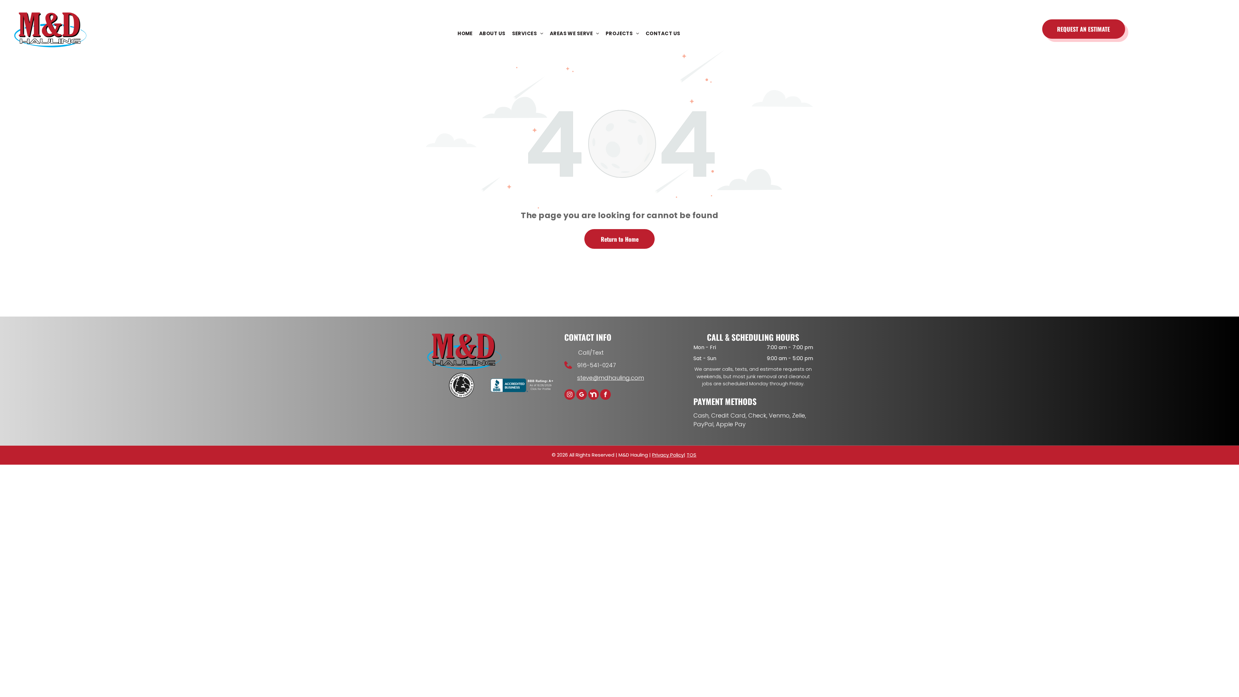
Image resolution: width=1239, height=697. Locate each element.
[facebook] (605, 395)
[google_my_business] (581, 395)
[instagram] (569, 395)
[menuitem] (465, 33)
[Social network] (593, 395)
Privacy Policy (668, 454)
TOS (691, 454)
